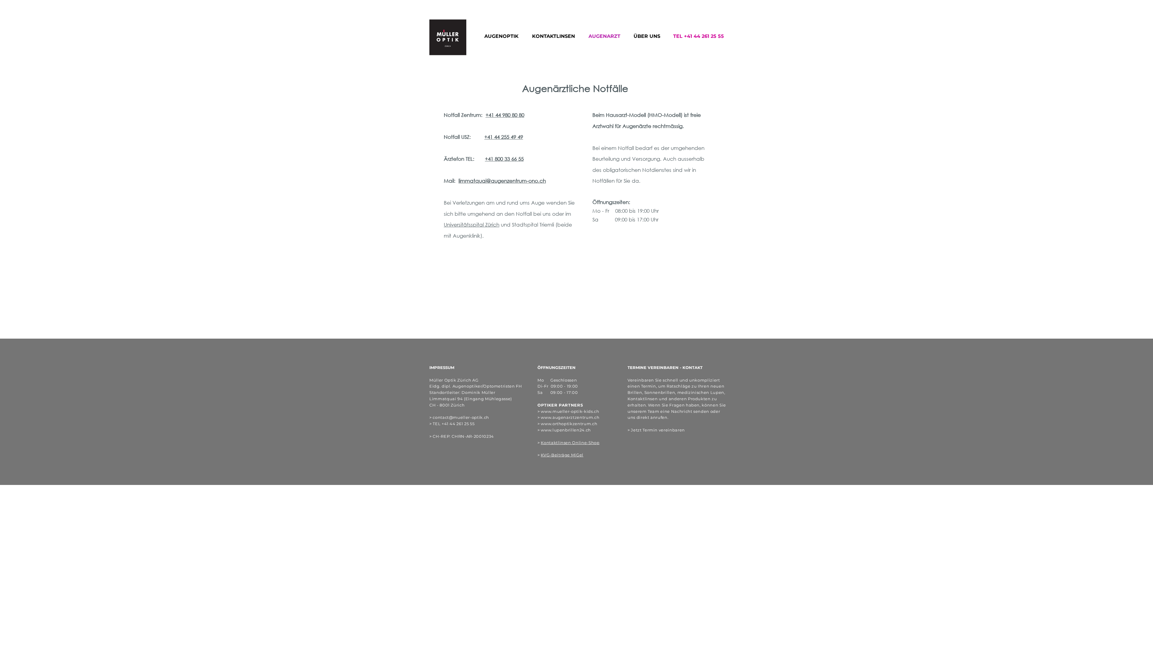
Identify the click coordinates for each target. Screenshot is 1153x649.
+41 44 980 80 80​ (505, 115)
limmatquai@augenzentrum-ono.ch (502, 181)
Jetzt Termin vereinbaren (658, 430)
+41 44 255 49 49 (503, 137)
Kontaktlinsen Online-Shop (570, 442)
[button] (504, 36)
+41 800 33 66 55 (504, 159)
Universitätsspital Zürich (471, 224)
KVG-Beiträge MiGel (562, 454)
